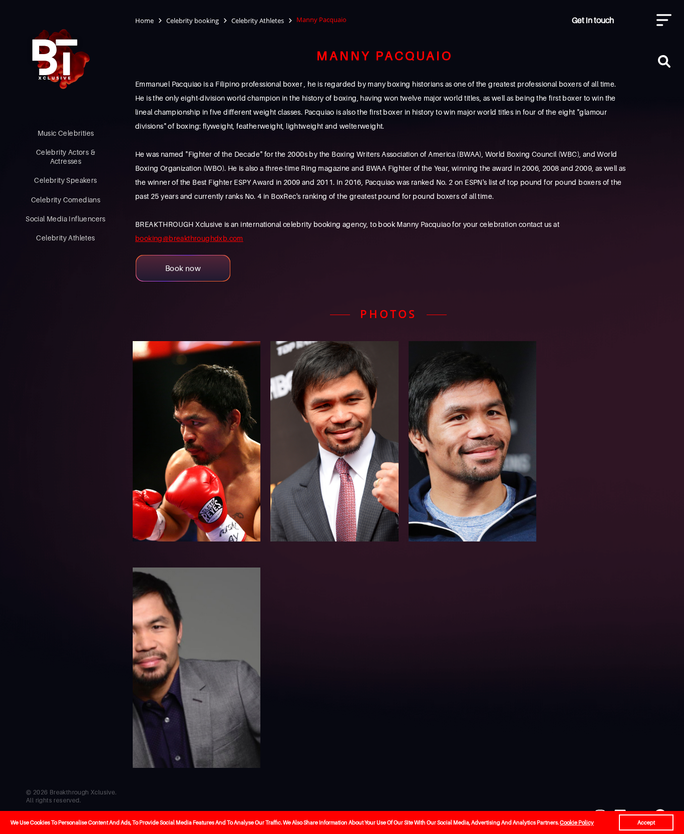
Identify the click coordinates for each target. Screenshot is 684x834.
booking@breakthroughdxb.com (189, 238)
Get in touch (593, 20)
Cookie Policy (577, 822)
